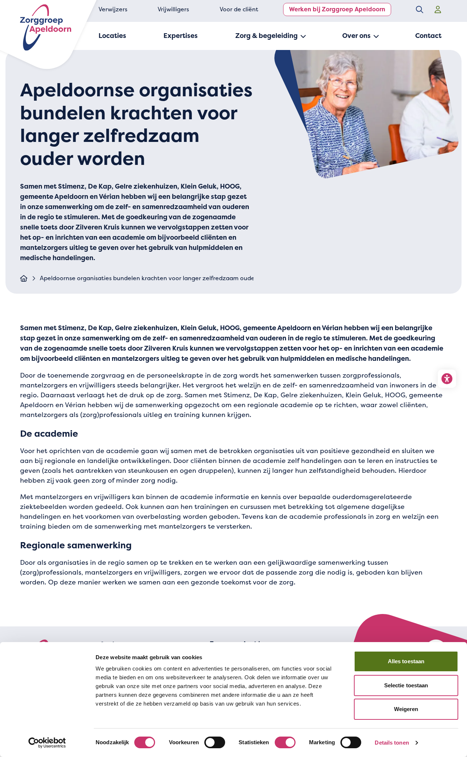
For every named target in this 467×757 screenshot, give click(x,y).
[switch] (214, 742)
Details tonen (392, 742)
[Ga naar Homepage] (23, 278)
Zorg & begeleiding (266, 35)
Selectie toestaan (406, 685)
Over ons (356, 35)
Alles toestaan (406, 661)
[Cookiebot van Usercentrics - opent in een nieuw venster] (47, 742)
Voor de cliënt (239, 9)
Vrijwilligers (173, 9)
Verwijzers (113, 9)
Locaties (112, 35)
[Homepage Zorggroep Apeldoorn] (45, 27)
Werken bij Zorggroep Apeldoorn (337, 9)
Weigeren (406, 709)
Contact (428, 35)
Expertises (180, 35)
